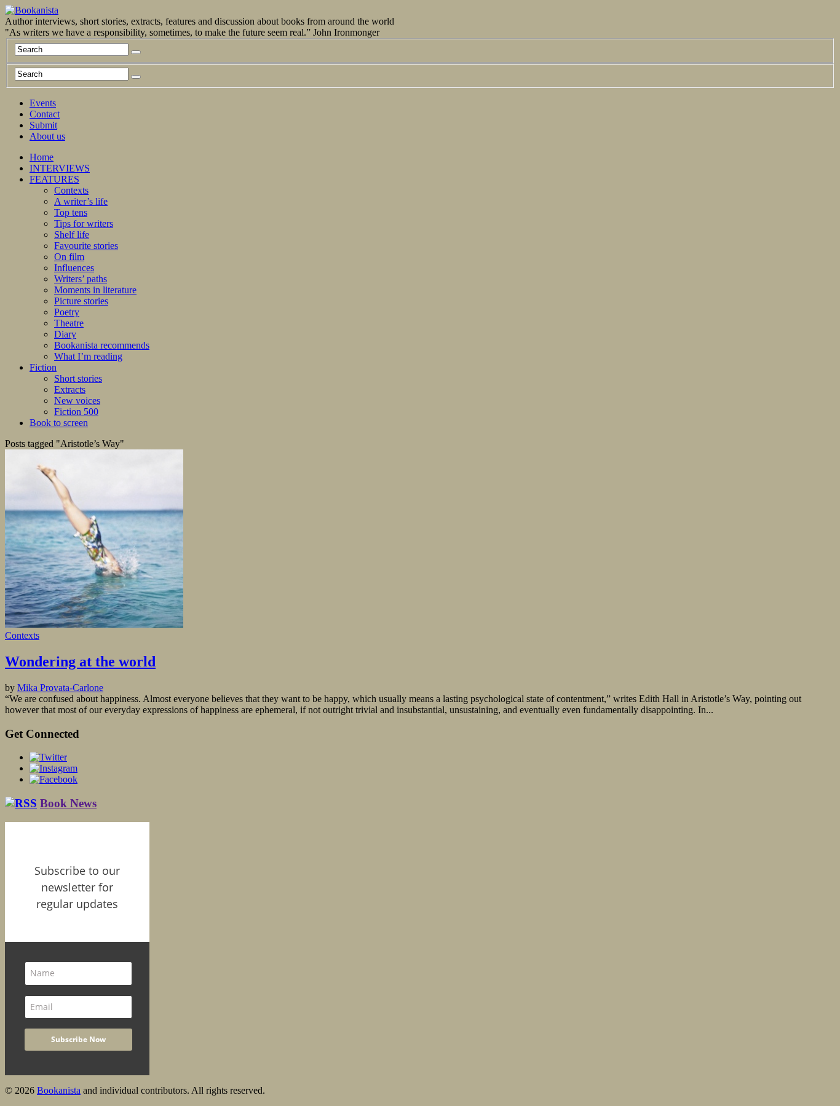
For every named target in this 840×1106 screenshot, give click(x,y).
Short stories (78, 378)
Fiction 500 (76, 411)
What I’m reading (88, 356)
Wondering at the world (80, 662)
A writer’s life (81, 201)
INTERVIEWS (60, 168)
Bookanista (59, 1090)
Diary (65, 334)
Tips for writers (83, 223)
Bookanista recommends (101, 345)
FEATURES (54, 179)
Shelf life (71, 234)
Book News (68, 803)
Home (41, 157)
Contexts (71, 190)
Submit (43, 125)
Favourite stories (86, 245)
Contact (45, 114)
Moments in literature (95, 290)
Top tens (70, 212)
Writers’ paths (80, 279)
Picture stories (81, 301)
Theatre (69, 323)
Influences (74, 268)
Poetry (66, 312)
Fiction (43, 367)
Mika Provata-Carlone (60, 687)
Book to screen (59, 422)
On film (69, 256)
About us (47, 136)
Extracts (69, 389)
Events (43, 103)
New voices (77, 400)
